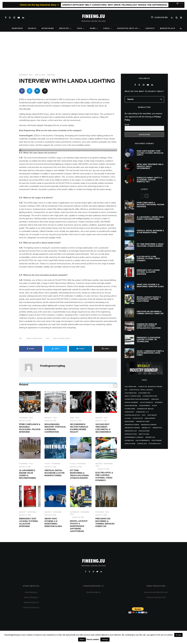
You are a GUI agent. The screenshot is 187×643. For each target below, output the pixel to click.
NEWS (93, 28)
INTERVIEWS (48, 28)
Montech (158, 427)
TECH (79, 28)
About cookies (92, 639)
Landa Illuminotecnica (34, 338)
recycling (144, 434)
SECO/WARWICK (143, 440)
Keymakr (153, 415)
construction (150, 396)
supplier (142, 443)
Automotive (144, 393)
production (131, 434)
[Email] (45, 91)
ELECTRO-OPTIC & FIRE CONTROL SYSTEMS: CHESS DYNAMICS (104, 476)
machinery (151, 418)
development (132, 402)
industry (130, 412)
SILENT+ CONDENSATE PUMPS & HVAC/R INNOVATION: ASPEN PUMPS (150, 353)
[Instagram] (14, 18)
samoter (130, 440)
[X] (10, 18)
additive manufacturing (150, 386)
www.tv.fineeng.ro (31, 597)
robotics (150, 437)
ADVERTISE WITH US (127, 28)
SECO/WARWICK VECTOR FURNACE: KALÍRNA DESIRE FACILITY (79, 428)
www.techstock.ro (31, 602)
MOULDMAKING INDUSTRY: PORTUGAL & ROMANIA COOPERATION (55, 428)
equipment (145, 405)
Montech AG (131, 431)
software (157, 440)
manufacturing (133, 427)
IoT (144, 415)
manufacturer (132, 424)
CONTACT (150, 28)
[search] (161, 99)
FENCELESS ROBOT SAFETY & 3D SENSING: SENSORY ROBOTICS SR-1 (149, 180)
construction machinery (137, 399)
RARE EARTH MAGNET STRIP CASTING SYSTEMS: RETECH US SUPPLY (150, 153)
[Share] (22, 91)
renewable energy (135, 437)
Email (127, 124)
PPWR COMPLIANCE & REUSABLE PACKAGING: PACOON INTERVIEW (29, 428)
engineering (132, 405)
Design (155, 399)
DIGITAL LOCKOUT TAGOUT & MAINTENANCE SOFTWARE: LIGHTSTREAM (79, 526)
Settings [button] (105, 639)
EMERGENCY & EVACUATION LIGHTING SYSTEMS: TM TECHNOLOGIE (148, 340)
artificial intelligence (141, 389)
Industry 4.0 (143, 412)
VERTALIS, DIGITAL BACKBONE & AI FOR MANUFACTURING (54, 473)
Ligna (128, 418)
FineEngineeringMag (52, 365)
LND (48, 338)
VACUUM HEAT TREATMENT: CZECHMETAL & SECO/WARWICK (103, 428)
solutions (130, 443)
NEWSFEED (17, 28)
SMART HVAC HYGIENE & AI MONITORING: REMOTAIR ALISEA (53, 522)
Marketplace (167, 28)
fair (155, 405)
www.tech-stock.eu (31, 607)
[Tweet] (29, 91)
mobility (147, 427)
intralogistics (133, 415)
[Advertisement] (93, 51)
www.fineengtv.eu (93, 592)
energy (159, 402)
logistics (138, 418)
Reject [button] (82, 639)
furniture (130, 408)
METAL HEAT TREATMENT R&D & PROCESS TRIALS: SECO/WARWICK (150, 166)
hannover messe (146, 408)
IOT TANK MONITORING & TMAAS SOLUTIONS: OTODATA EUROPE (79, 474)
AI (126, 389)
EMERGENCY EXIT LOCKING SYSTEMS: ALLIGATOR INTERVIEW (28, 522)
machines (130, 421)
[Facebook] (6, 18)
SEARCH (32, 28)
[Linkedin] (23, 18)
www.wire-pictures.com (156, 597)
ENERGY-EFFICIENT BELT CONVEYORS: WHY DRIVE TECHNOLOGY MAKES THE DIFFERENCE (114, 5)
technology (155, 443)
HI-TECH (47, 463)
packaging (145, 431)
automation (131, 393)
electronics (147, 402)
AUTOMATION (74, 512)
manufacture (143, 421)
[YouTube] (18, 18)
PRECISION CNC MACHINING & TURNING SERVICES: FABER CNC (105, 522)
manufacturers (149, 424)
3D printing (131, 386)
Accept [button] (178, 635)
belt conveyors (133, 396)
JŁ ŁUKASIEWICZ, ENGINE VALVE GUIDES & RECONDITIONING (27, 474)
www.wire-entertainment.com (156, 592)
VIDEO (106, 28)
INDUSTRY (64, 28)
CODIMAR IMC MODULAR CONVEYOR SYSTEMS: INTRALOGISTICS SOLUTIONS (149, 326)
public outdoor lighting (62, 338)
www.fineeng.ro (31, 592)
